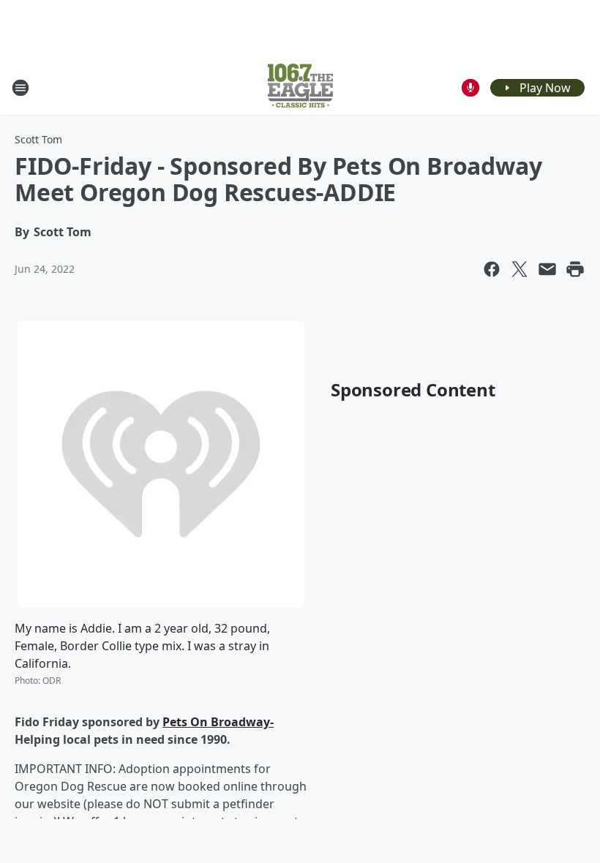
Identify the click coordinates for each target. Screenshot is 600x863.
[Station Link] (300, 87)
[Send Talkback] (470, 88)
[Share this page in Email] (547, 269)
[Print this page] (575, 269)
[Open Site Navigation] (20, 88)
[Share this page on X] (519, 269)
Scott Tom (38, 139)
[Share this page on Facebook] (491, 269)
